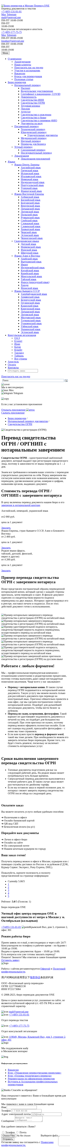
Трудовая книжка (30, 105)
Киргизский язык (30, 308)
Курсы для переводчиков (28, 76)
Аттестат (26, 111)
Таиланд (19, 352)
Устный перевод (23, 147)
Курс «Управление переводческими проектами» (34, 1072)
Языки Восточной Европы (29, 194)
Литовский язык (30, 211)
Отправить (8, 1139)
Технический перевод (33, 129)
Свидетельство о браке (33, 117)
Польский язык (29, 214)
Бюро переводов (17, 82)
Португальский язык (32, 185)
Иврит (24, 264)
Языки (11, 161)
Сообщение (7, 1121)
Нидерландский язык (32, 182)
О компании (14, 58)
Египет (18, 341)
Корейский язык (30, 273)
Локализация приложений (35, 158)
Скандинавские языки (26, 241)
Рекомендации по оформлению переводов (31, 1078)
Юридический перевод (33, 132)
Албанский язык (30, 197)
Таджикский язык (31, 320)
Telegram (11, 14)
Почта (23, 1132)
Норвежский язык (31, 247)
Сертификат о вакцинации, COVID (40, 94)
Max (3, 14)
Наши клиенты (22, 64)
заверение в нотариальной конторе (20, 505)
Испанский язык (30, 173)
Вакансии (19, 73)
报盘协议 (35, 977)
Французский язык (31, 191)
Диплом (25, 108)
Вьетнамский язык (31, 261)
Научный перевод (31, 141)
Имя (3, 1107)
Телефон (6, 1110)
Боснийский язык (30, 199)
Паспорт (25, 88)
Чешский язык (29, 232)
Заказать (6, 527)
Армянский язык (30, 297)
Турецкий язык (29, 188)
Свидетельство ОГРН (33, 102)
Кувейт (18, 349)
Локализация (21, 155)
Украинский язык (30, 329)
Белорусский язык (31, 299)
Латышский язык (30, 208)
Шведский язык (29, 252)
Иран (17, 344)
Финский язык (29, 249)
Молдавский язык (31, 317)
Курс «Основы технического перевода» (30, 1075)
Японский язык (29, 288)
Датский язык (28, 244)
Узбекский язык (29, 326)
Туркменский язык (31, 323)
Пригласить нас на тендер (28, 67)
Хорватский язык (30, 229)
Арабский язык (29, 258)
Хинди (24, 285)
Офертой (45, 968)
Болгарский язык (30, 202)
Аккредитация (22, 61)
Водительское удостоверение (37, 91)
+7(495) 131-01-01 (11, 927)
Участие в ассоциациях (27, 70)
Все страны (20, 358)
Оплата (12, 364)
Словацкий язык (30, 223)
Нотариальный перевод (27, 85)
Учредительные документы (42, 135)
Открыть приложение (13, 409)
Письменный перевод (26, 126)
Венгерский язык (30, 205)
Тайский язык (28, 279)
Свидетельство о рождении (36, 114)
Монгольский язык (31, 276)
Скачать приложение (13, 412)
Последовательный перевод (36, 152)
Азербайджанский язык (34, 294)
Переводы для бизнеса (33, 144)
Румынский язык (30, 217)
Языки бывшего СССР (27, 291)
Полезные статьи (23, 79)
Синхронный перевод (33, 150)
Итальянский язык (31, 176)
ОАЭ (17, 338)
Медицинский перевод (33, 138)
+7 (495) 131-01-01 (11, 11)
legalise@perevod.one (12, 41)
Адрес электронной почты (16, 1114)
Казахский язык (29, 305)
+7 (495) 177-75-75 (11, 32)
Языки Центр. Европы (26, 164)
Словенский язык (30, 226)
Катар (17, 347)
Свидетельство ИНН (32, 100)
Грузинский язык (30, 302)
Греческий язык (29, 170)
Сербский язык (29, 220)
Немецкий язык (29, 179)
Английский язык (31, 167)
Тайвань (19, 355)
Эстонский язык (30, 235)
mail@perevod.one (11, 17)
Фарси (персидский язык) (35, 282)
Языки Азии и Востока (27, 255)
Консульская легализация (22, 335)
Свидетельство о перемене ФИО (39, 120)
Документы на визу (32, 123)
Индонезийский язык (33, 267)
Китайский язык (30, 270)
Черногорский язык (32, 238)
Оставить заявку (10, 960)
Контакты (13, 367)
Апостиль (13, 361)
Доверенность (28, 97)
